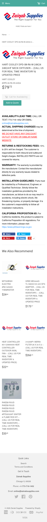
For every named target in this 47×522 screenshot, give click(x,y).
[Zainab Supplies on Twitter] (16, 497)
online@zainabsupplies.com (15, 123)
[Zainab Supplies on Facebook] (23, 497)
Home (4, 34)
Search (24, 463)
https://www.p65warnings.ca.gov (17, 226)
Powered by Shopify (32, 508)
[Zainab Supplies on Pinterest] (31, 497)
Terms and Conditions (23, 466)
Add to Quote (12, 103)
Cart (43, 3)
